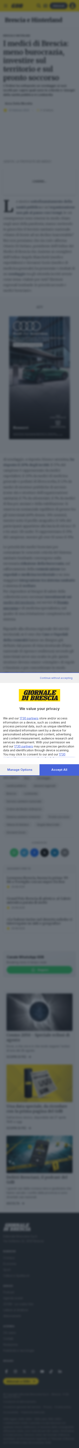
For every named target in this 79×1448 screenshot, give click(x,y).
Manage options (19, 770)
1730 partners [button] (29, 718)
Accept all (59, 770)
